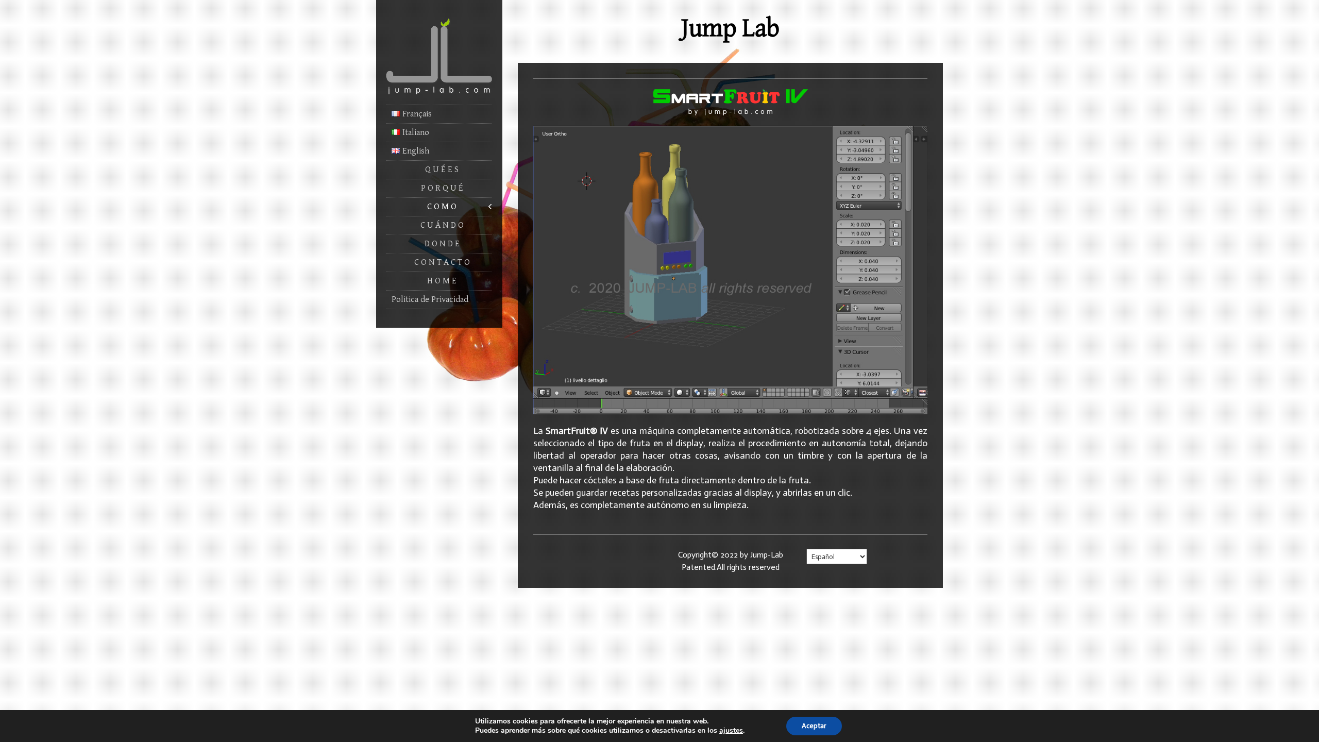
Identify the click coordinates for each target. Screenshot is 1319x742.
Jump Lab (730, 28)
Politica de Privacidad (430, 299)
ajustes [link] (731, 730)
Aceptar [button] (814, 725)
